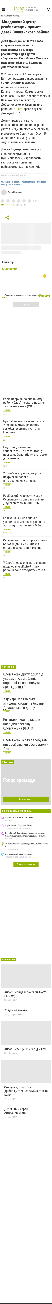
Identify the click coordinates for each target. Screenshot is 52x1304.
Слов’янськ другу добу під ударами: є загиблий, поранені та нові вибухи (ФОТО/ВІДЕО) (23, 680)
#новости (16, 182)
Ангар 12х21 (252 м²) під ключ (25, 1049)
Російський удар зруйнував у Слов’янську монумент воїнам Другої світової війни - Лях (23, 499)
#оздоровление (28, 182)
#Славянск (5, 182)
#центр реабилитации (10, 184)
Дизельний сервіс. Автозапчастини (16, 1111)
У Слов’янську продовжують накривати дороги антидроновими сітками (22, 477)
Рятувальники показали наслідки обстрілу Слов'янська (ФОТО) (21, 723)
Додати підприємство (26, 864)
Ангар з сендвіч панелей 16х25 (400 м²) (25, 994)
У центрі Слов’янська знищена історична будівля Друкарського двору (24, 703)
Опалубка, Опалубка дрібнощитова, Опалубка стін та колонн (26, 1090)
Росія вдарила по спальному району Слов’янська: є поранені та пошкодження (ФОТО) (24, 402)
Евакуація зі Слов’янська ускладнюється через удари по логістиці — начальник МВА (24, 521)
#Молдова (41, 182)
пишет (18, 109)
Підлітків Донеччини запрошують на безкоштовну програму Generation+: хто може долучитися (25, 452)
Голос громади (19, 780)
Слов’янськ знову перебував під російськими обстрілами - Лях (25, 744)
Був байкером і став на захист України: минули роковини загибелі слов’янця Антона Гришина (23, 426)
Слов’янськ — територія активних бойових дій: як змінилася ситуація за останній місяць (26, 544)
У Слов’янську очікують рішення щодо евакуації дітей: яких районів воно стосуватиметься (25, 566)
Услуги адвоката (15, 1010)
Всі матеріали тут (26, 799)
